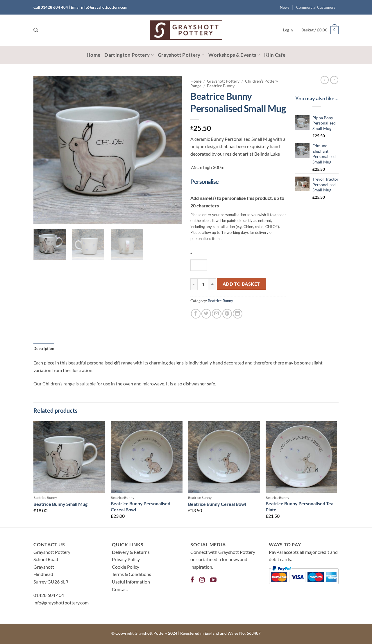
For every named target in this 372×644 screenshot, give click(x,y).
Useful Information (131, 581)
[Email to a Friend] (216, 314)
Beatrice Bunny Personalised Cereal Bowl (140, 506)
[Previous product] (334, 80)
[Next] (171, 150)
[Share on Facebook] (196, 314)
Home (93, 55)
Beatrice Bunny (221, 85)
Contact (120, 589)
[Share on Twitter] (206, 314)
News (284, 7)
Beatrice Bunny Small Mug (60, 504)
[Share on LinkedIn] (237, 314)
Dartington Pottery (127, 55)
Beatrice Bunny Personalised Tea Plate (299, 506)
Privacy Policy (126, 559)
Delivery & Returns (131, 552)
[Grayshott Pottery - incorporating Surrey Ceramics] (186, 30)
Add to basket (241, 284)
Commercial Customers (315, 7)
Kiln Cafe (274, 55)
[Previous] (43, 150)
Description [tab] (43, 348)
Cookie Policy (125, 567)
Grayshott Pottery (179, 55)
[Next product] (325, 80)
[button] (35, 30)
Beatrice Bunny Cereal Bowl (217, 504)
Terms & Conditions (131, 574)
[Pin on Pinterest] (227, 314)
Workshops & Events (232, 55)
